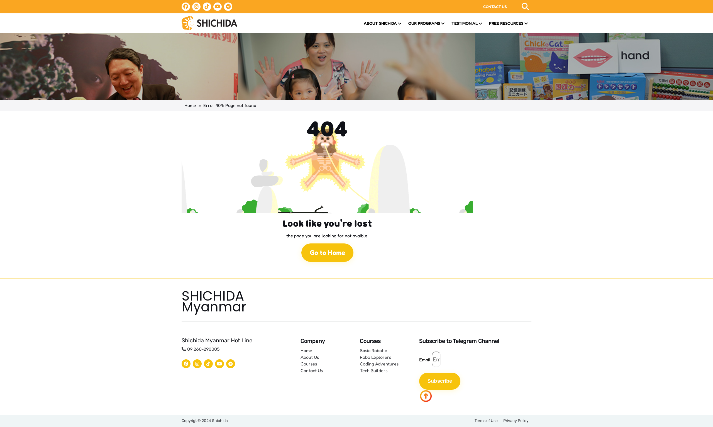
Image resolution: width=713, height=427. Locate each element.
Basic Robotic (373, 350)
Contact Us (312, 370)
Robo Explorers (375, 357)
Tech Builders (373, 370)
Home (190, 105)
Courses (309, 364)
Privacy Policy (516, 420)
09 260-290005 (203, 349)
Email (425, 359)
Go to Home (327, 252)
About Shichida (380, 23)
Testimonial (464, 23)
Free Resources (506, 23)
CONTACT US (495, 6)
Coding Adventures (379, 364)
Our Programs (424, 23)
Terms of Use (486, 420)
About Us (310, 357)
